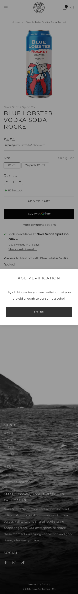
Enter (39, 311)
